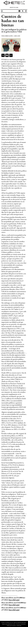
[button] (2, 11)
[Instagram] (25, 11)
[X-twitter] (22, 11)
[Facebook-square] (19, 11)
